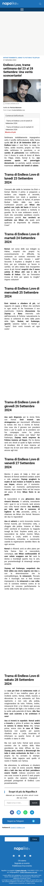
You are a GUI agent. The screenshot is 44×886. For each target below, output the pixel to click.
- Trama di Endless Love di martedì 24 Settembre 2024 (19, 128)
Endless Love (21, 827)
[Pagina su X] (25, 856)
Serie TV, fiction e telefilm (28, 58)
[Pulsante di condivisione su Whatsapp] (25, 812)
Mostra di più (10, 132)
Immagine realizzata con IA (12, 103)
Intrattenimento (10, 58)
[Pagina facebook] (14, 856)
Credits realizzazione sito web (28, 872)
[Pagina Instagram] (19, 856)
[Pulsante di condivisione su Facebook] (12, 812)
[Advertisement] (22, 33)
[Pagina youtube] (30, 856)
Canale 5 (13, 827)
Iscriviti (34, 803)
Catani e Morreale (21, 870)
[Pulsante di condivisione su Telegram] (32, 812)
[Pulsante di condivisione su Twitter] (19, 812)
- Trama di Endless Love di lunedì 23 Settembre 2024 (19, 122)
